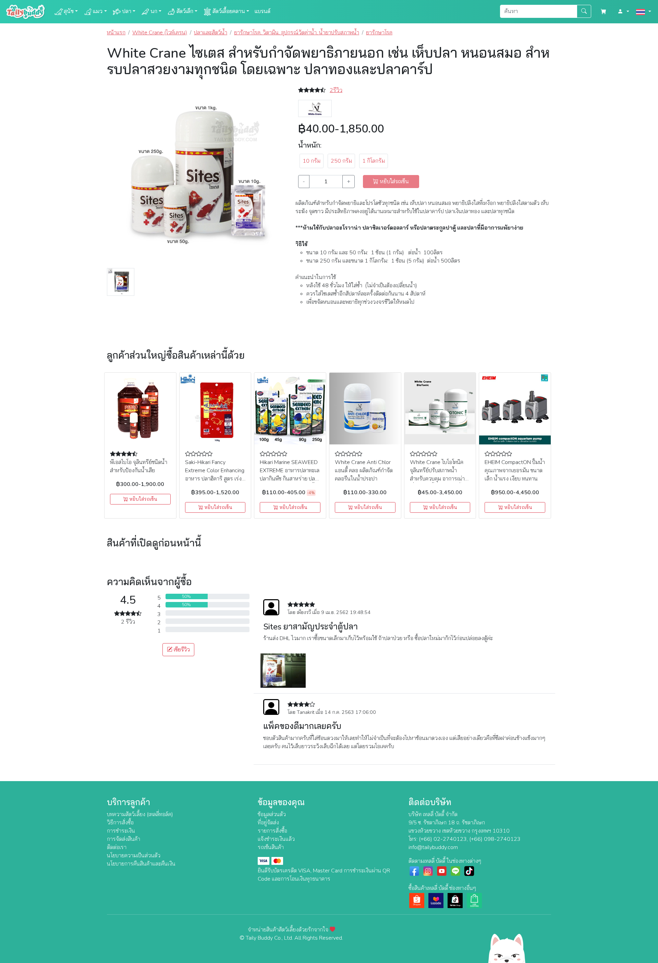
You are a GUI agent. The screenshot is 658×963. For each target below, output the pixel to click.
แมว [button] (97, 11)
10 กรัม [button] (311, 161)
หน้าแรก (116, 32)
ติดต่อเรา (116, 847)
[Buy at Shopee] (417, 900)
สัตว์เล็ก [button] (184, 11)
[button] (623, 12)
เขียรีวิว (181, 649)
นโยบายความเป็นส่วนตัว (133, 855)
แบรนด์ (262, 11)
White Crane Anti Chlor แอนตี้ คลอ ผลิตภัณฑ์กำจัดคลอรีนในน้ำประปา (364, 471)
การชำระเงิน (121, 831)
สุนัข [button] (69, 11)
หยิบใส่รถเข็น (142, 499)
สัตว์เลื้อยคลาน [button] (228, 11)
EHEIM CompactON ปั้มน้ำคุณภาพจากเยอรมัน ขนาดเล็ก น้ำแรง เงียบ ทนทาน (515, 471)
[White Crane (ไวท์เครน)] (315, 108)
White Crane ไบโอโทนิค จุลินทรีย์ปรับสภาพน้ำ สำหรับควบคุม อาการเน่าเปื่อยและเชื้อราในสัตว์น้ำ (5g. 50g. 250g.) (437, 479)
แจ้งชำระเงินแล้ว (276, 839)
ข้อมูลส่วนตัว (272, 814)
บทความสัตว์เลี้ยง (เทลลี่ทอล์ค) (140, 814)
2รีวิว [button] (336, 90)
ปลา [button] (126, 11)
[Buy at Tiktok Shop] (455, 900)
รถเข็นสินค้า (271, 847)
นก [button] (153, 11)
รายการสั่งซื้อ (272, 831)
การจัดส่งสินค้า (123, 839)
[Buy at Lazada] (436, 900)
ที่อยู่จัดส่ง (268, 822)
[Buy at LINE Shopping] (474, 900)
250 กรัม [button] (341, 161)
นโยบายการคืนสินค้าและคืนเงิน (141, 864)
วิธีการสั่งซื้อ (120, 822)
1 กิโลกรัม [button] (373, 161)
